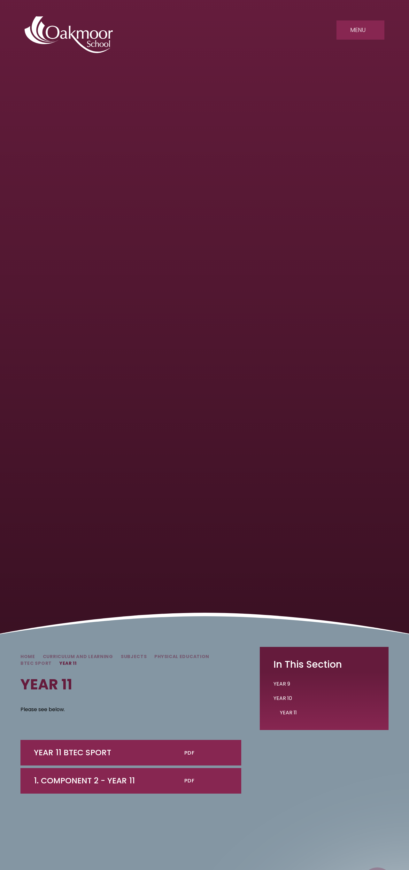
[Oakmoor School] (69, 34)
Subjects (134, 656)
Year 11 (68, 663)
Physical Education (181, 656)
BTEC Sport (36, 663)
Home (27, 656)
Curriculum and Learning (78, 656)
